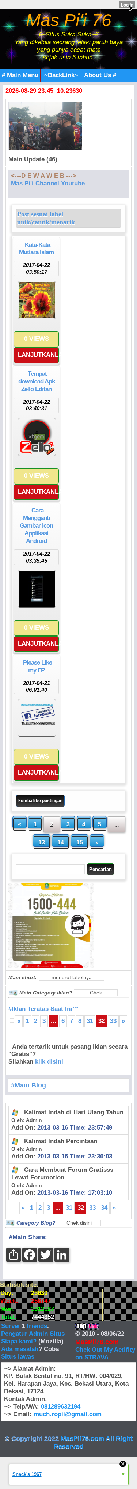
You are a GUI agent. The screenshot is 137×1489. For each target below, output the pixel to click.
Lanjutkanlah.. (38, 354)
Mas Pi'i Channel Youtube (48, 183)
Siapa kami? (19, 1341)
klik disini (49, 1061)
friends (37, 1326)
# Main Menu (20, 75)
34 (104, 1207)
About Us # (100, 75)
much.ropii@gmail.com (68, 1414)
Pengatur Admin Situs (33, 1333)
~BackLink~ (61, 75)
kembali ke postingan (40, 800)
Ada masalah (19, 1349)
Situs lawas (17, 1356)
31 (90, 1020)
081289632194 (60, 1406)
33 (113, 1020)
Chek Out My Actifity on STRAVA (105, 1353)
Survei (11, 1326)
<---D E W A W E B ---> (43, 175)
